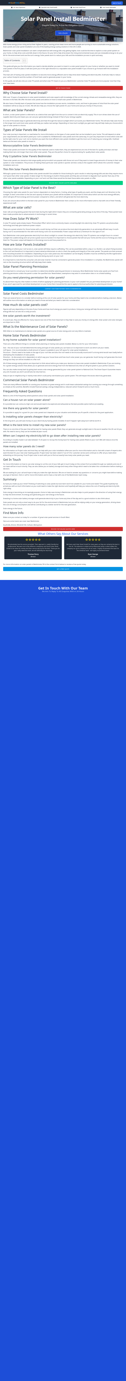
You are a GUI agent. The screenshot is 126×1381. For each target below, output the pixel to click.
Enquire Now (63, 575)
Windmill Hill (21, 525)
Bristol (13, 525)
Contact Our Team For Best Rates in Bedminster (63, 289)
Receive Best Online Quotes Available (63, 183)
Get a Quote (63, 33)
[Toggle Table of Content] (23, 60)
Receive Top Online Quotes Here (63, 529)
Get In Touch (117, 3)
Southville (6, 525)
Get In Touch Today (63, 88)
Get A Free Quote (63, 569)
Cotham (30, 525)
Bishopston (38, 525)
